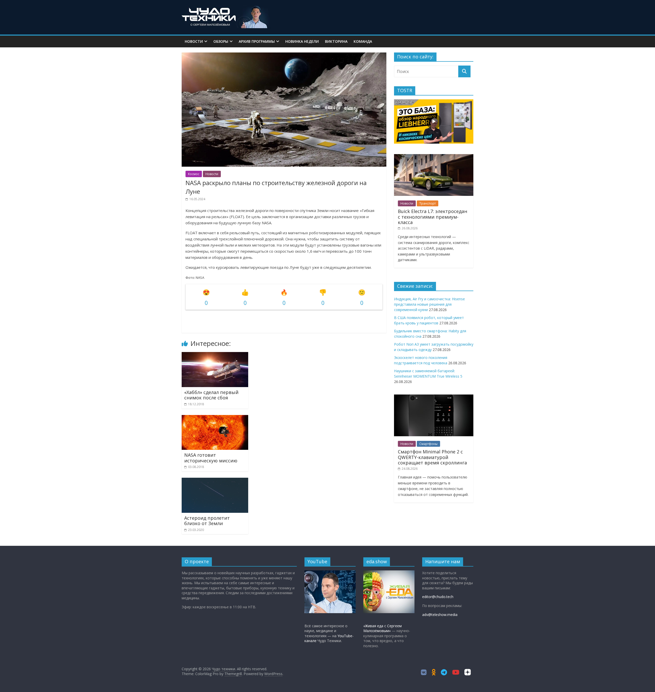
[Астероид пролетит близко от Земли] (215, 481)
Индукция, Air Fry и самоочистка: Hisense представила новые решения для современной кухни (429, 304)
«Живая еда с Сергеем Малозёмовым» (382, 628)
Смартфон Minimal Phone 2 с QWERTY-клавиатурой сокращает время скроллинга (432, 457)
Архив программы (257, 41)
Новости (194, 41)
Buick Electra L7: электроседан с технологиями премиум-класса (432, 216)
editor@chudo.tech (437, 596)
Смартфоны (428, 444)
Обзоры (220, 41)
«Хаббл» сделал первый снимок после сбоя (211, 395)
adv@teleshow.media (439, 614)
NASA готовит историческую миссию (210, 458)
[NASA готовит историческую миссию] (215, 418)
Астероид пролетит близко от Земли (207, 521)
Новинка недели (302, 41)
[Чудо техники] (226, 8)
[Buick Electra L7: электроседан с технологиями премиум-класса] (433, 156)
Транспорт (427, 203)
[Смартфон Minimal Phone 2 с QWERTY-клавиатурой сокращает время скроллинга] (433, 397)
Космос (193, 174)
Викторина (336, 41)
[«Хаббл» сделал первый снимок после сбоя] (215, 355)
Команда (363, 41)
